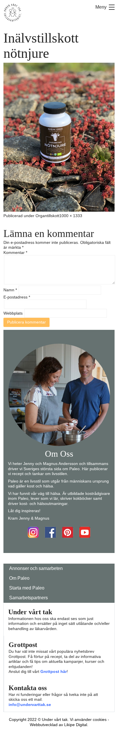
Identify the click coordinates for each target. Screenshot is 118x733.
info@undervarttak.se (30, 704)
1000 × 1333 (70, 215)
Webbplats (13, 313)
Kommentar (15, 252)
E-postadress (16, 297)
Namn (10, 290)
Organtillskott (47, 215)
